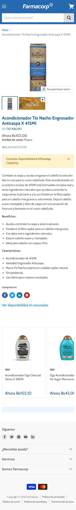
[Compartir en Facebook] (5, 295)
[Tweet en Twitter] (12, 295)
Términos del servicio (62, 501)
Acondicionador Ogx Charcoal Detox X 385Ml (23, 377)
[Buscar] (69, 17)
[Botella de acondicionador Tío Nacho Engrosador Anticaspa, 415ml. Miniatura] (10, 103)
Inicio (5, 30)
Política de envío (11, 501)
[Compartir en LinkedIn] (19, 295)
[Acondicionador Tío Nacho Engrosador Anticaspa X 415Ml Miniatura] (32, 103)
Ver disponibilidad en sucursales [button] (25, 305)
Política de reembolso (35, 501)
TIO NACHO (14, 129)
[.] (27, 295)
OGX (7, 369)
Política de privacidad (53, 496)
